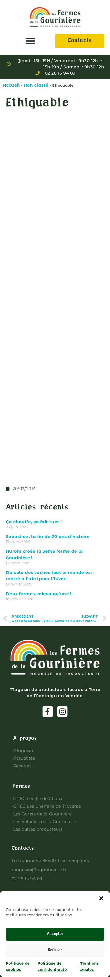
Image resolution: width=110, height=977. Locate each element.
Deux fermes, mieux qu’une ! (39, 593)
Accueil (11, 85)
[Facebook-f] (48, 711)
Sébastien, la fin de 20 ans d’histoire (47, 536)
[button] (101, 898)
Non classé (36, 85)
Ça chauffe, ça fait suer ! (34, 521)
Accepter (55, 934)
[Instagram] (62, 711)
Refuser (55, 950)
